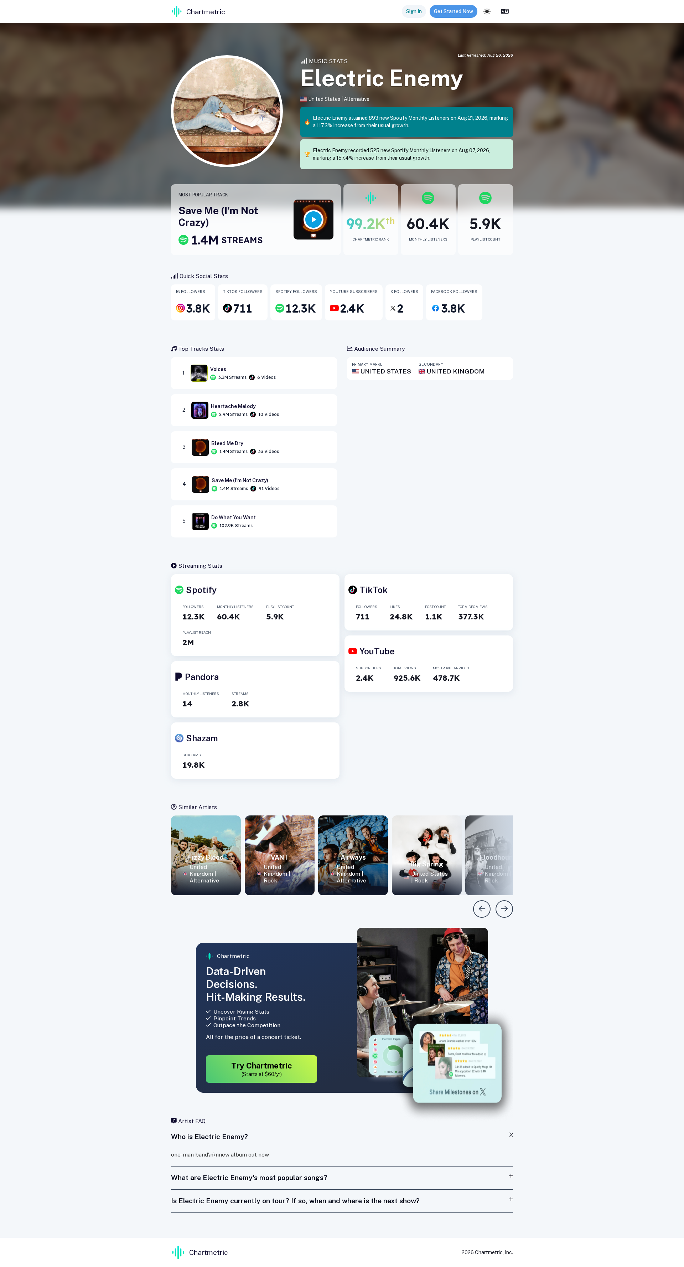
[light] (487, 11)
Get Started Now (453, 11)
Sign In (414, 11)
